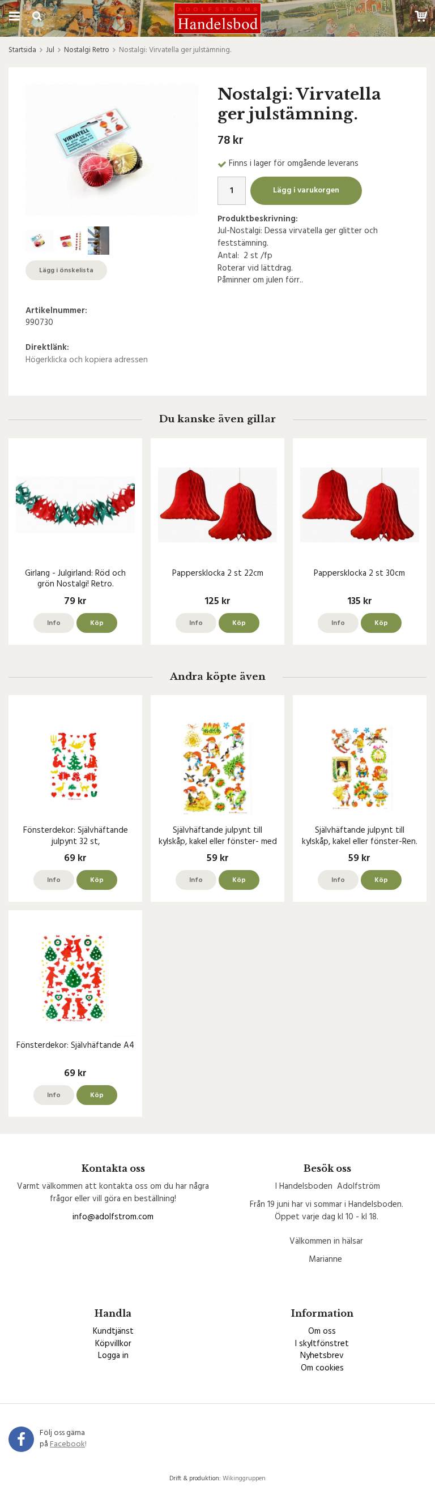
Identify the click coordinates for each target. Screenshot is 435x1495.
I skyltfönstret (322, 1344)
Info (54, 623)
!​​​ (68, 1444)
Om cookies (322, 1368)
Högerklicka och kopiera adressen (86, 360)
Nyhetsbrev (322, 1356)
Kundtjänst (113, 1331)
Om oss (322, 1331)
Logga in (113, 1356)
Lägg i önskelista (66, 270)
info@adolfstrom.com (112, 1217)
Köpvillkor (113, 1344)
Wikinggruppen (244, 1478)
